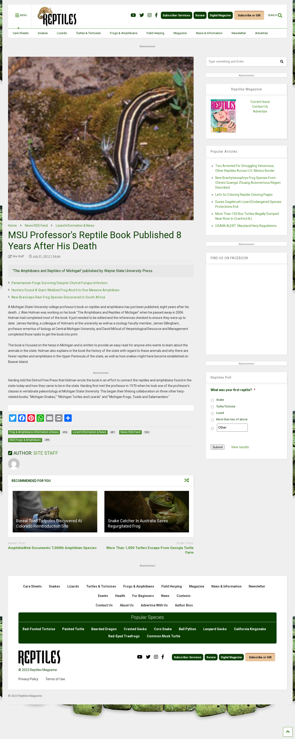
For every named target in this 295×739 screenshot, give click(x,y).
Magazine (180, 33)
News (165, 596)
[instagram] (150, 15)
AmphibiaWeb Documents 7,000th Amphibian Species (52, 548)
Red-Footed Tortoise (39, 629)
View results (240, 447)
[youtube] (133, 15)
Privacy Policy (28, 679)
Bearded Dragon (104, 629)
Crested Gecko (135, 629)
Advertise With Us (154, 605)
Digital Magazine (220, 15)
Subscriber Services (176, 15)
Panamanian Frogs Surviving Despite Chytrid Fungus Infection (60, 283)
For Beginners (143, 596)
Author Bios (184, 605)
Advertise (261, 33)
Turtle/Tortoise (225, 406)
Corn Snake (163, 629)
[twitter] (141, 15)
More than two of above (232, 419)
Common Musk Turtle (163, 636)
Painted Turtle (73, 629)
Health (120, 596)
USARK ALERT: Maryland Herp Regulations (246, 226)
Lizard (220, 413)
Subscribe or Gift (249, 15)
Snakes (43, 33)
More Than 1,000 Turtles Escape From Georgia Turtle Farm (150, 550)
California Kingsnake (250, 629)
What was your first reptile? (233, 390)
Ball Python (187, 629)
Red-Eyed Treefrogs (124, 636)
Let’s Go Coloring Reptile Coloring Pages (244, 194)
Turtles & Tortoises (88, 33)
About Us (127, 605)
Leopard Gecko (215, 629)
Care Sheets (21, 33)
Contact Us (260, 106)
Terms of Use (55, 679)
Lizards (62, 33)
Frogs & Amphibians (123, 33)
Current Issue (260, 102)
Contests (184, 596)
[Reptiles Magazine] (55, 26)
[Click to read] (55, 511)
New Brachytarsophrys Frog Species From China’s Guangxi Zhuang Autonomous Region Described (248, 182)
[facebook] (156, 15)
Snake (220, 399)
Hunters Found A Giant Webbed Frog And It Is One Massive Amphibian (66, 290)
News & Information (209, 33)
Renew (200, 15)
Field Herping (155, 33)
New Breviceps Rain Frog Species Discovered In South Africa (58, 297)
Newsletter (239, 33)
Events (103, 596)
